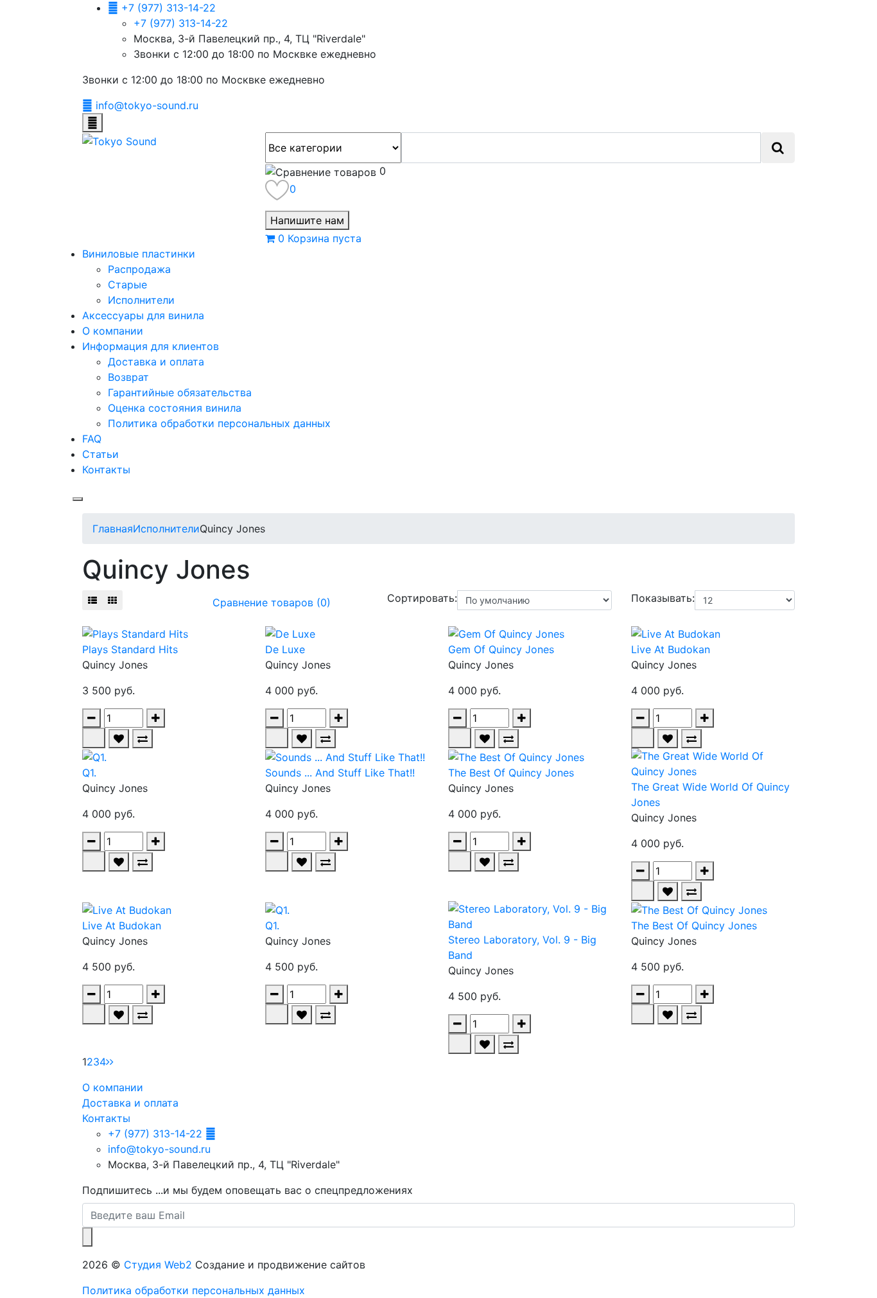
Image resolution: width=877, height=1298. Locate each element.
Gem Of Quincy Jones (501, 649)
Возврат (128, 377)
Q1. (89, 772)
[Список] (92, 600)
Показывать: (663, 598)
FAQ (91, 438)
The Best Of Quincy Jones (511, 772)
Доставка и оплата (156, 361)
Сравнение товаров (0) (272, 602)
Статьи (100, 454)
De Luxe (285, 649)
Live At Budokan (670, 649)
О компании (112, 330)
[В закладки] (119, 738)
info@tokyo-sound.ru (159, 1149)
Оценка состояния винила (174, 407)
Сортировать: (422, 598)
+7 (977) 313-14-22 (181, 23)
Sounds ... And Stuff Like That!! (340, 772)
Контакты (106, 469)
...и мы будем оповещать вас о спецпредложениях (247, 1190)
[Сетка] (112, 600)
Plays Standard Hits (130, 649)
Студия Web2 (158, 1264)
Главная (112, 528)
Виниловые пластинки (138, 253)
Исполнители (141, 300)
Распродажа (139, 269)
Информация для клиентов (150, 346)
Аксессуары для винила (143, 315)
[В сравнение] (142, 738)
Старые (127, 284)
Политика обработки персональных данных (219, 423)
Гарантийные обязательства (180, 392)
